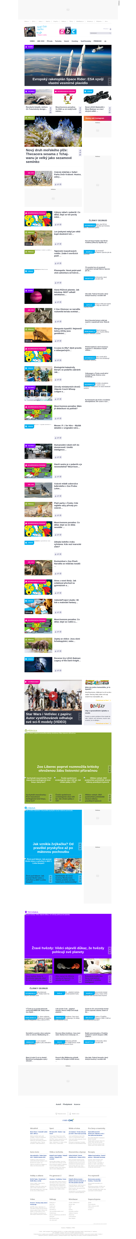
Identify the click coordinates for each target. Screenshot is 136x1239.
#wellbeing (59, 1179)
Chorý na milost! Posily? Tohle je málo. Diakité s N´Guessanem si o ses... (38, 1210)
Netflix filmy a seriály (35, 1181)
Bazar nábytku (72, 1218)
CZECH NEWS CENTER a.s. (57, 1231)
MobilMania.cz (80, 21)
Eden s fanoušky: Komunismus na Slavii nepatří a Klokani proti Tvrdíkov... (39, 1214)
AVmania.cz (90, 21)
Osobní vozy (52, 1206)
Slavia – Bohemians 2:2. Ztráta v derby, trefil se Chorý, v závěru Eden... (58, 1143)
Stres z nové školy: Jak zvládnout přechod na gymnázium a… (65, 583)
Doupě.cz (55, 21)
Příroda (49, 41)
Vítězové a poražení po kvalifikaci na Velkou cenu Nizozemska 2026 (38, 1165)
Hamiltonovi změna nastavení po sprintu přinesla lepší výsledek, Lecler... (39, 1160)
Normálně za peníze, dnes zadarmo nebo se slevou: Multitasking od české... (57, 1168)
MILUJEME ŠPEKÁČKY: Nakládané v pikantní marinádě (96, 1138)
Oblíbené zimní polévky (94, 1155)
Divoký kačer (42, 1179)
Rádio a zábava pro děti (93, 1206)
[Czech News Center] (71, 1120)
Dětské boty (71, 1214)
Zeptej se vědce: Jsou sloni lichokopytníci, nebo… (67, 640)
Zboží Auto (51, 1216)
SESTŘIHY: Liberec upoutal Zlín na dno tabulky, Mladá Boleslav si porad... (58, 1140)
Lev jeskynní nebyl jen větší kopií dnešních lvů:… (67, 232)
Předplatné (67, 1104)
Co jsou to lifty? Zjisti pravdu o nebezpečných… (68, 349)
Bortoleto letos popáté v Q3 (36, 1162)
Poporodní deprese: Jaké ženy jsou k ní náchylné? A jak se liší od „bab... (77, 1186)
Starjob (89, 1202)
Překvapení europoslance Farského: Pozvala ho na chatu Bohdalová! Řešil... (78, 1143)
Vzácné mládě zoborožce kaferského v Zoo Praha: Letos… (66, 486)
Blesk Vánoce (34, 1132)
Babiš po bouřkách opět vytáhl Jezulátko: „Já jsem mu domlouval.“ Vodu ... (38, 1136)
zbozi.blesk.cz (52, 1209)
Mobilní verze (75, 1113)
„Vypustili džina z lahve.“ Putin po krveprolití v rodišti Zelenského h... (38, 1143)
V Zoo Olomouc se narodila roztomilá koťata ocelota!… (67, 310)
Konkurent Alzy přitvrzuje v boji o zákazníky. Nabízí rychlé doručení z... (77, 1166)
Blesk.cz (27, 21)
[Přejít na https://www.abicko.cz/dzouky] (97, 706)
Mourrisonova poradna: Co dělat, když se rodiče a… (67, 620)
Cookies (100, 1234)
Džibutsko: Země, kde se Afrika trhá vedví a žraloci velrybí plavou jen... (38, 1187)
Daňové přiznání (73, 1155)
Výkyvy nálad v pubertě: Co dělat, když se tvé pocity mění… (67, 214)
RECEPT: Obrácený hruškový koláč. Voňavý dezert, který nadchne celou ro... (96, 1144)
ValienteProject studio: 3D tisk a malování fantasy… (66, 601)
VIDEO (32, 41)
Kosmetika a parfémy (73, 1211)
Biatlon (60, 1132)
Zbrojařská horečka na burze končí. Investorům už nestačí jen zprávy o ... (77, 1163)
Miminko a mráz (99, 1133)
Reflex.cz (64, 21)
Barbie (70, 1206)
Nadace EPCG (81, 1157)
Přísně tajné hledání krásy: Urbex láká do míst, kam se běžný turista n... (38, 1190)
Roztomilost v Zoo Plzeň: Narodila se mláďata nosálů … (67, 563)
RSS (73, 1227)
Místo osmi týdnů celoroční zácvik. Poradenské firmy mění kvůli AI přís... (77, 1160)
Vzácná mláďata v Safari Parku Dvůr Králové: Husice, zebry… (67, 174)
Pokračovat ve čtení (102, 700)
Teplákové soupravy (73, 1213)
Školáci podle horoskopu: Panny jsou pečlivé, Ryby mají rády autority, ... (96, 1141)
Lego (70, 1207)
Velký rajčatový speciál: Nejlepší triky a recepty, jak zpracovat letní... (97, 1166)
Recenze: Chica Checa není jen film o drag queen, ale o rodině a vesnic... (57, 1188)
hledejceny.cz (52, 1202)
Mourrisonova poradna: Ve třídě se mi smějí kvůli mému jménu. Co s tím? (96, 1187)
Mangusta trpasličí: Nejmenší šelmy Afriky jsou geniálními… (68, 331)
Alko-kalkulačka (34, 1155)
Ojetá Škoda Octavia (54, 1218)
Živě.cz (71, 21)
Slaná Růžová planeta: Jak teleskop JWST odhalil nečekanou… (66, 292)
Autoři (58, 1104)
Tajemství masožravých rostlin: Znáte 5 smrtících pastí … (66, 253)
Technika (58, 41)
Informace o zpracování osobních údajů (88, 1234)
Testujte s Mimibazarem (74, 1202)
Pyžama (70, 1209)
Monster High (72, 1204)
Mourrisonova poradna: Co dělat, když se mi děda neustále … (67, 524)
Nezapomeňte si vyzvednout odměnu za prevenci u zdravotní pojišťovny (77, 1192)
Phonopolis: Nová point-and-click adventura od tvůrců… (67, 271)
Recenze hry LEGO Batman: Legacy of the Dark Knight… (67, 659)
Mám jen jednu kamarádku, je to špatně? (95, 1184)
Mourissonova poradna (94, 1179)
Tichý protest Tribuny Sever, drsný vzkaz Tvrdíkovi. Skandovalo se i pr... (57, 1136)
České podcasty (91, 1204)
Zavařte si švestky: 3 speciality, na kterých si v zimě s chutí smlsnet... (96, 1163)
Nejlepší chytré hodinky (55, 1155)
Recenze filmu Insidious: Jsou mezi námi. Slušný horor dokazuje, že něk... (58, 1162)
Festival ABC (97, 1181)
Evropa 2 (90, 1209)
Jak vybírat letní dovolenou (95, 1135)
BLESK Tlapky (34, 1179)
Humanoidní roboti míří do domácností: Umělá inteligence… (66, 447)
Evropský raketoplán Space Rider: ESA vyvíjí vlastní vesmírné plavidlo (97, 1190)
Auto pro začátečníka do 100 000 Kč (57, 1214)
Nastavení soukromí (43, 1235)
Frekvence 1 (91, 1207)
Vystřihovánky (86, 41)
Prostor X (32, 1202)
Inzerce (77, 1104)
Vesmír (66, 41)
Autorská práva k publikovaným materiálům (44, 1234)
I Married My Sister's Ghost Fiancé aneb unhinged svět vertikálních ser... (57, 1185)
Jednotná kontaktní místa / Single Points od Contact (70, 1235)
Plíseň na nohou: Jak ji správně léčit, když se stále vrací (77, 1189)
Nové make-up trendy (80, 1133)
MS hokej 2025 (53, 1132)
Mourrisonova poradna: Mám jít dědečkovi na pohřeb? (68, 407)
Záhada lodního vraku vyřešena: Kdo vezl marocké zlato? (67, 544)
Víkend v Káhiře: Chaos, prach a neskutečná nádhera (37, 1184)
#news (64, 1179)
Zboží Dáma (52, 1207)
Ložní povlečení (72, 1216)
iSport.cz (48, 21)
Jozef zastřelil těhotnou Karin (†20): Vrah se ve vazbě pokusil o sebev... (77, 1136)
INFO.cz (36, 1133)
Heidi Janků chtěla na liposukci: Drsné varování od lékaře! (77, 1140)
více (106, 21)
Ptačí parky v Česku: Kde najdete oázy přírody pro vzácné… (66, 505)
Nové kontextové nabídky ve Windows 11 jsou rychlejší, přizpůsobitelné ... (58, 1165)
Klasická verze (62, 1113)
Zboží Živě (51, 1204)
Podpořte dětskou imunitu (76, 1179)
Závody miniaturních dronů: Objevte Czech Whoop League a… (67, 389)
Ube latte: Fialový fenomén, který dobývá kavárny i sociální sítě (95, 1160)
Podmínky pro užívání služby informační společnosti (66, 1234)
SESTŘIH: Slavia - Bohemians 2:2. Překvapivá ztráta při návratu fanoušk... (39, 1207)
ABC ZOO (40, 41)
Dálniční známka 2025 (39, 1157)
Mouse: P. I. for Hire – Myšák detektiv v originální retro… (67, 426)
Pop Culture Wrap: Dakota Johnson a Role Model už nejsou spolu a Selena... (58, 1182)
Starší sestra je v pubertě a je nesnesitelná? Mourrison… (68, 465)
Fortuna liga (33, 1204)
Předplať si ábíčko (42, 35)
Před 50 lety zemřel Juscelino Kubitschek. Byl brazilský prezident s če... (38, 1140)
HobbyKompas (52, 1213)
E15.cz (33, 21)
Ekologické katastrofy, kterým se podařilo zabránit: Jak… (67, 369)
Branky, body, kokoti (41, 1202)
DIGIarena (98, 21)
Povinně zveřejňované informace (90, 1235)
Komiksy (75, 41)
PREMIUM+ (98, 41)
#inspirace (52, 1179)
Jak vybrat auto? (53, 1220)
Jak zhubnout (72, 1132)
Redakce (68, 1227)
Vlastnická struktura (53, 1235)
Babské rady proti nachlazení (76, 1181)
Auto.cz (40, 21)
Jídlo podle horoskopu (99, 1157)
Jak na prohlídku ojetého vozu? (56, 1211)
